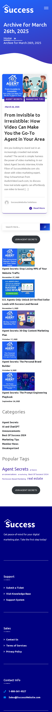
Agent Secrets (14, 99)
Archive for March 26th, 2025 (22, 42)
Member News (10, 444)
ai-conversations (9, 474)
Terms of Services (16, 645)
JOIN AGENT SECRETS (26, 239)
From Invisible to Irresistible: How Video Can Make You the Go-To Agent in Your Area (24, 127)
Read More (39, 208)
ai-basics (33, 470)
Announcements (11, 431)
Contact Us (12, 639)
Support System (15, 600)
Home (8, 38)
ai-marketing (22, 474)
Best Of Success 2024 (14, 435)
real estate (35, 478)
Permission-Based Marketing (14, 479)
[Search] (45, 227)
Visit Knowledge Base (18, 593)
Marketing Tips (34, 99)
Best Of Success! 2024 (38, 474)
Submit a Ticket (15, 587)
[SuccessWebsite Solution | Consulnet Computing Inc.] (18, 8)
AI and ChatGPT (10, 426)
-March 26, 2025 (11, 107)
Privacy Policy (14, 651)
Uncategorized (10, 448)
